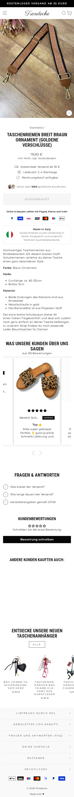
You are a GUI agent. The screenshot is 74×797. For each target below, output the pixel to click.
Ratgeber (36, 758)
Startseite (36, 127)
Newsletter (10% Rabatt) (36, 724)
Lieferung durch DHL (36, 713)
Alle (37, 644)
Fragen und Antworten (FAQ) (36, 735)
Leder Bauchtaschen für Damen (25, 329)
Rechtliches (36, 769)
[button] (34, 453)
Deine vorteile (36, 747)
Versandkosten (47, 158)
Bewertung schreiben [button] (37, 539)
